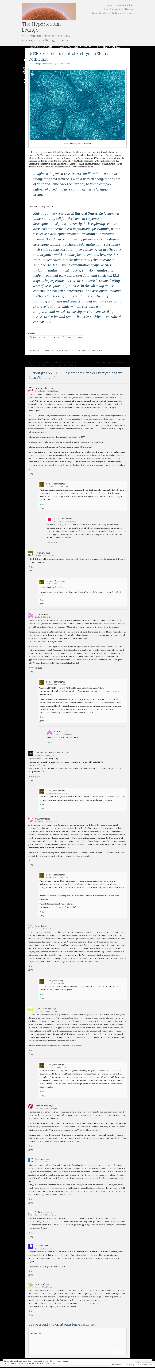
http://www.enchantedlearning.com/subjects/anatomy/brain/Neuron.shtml (60, 447)
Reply (31, 473)
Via (49, 322)
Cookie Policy (50, 1363)
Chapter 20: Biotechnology (59, 350)
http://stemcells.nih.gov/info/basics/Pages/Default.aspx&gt (54, 663)
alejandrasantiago (43, 1008)
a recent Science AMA (80, 158)
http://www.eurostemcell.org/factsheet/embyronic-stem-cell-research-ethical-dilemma (66, 853)
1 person (58, 543)
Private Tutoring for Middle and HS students (112, 13)
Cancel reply (88, 1324)
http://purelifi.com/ (36, 765)
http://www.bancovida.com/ (40, 1185)
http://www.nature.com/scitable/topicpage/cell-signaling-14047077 (56, 437)
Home (109, 5)
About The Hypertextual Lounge (118, 9)
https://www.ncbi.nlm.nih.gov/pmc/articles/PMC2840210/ (52, 1306)
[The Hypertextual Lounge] (49, 19)
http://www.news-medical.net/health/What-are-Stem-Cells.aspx (72, 1130)
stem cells (86, 143)
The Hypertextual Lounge (41, 27)
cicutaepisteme (63, 63)
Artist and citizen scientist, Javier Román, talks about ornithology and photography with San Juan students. (51, 364)
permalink (99, 350)
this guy (43, 1087)
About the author (125, 5)
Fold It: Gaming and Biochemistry (113, 362)
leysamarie (40, 552)
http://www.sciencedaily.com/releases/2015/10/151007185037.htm (66, 712)
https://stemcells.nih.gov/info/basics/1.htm (46, 1266)
